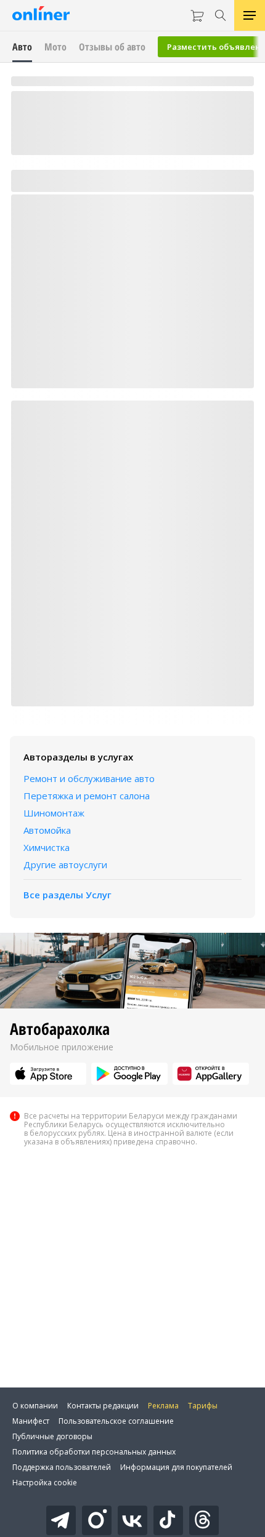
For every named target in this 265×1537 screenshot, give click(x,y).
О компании (35, 1405)
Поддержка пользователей (61, 1467)
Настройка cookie (44, 1482)
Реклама (163, 1405)
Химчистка (46, 847)
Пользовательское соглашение (116, 1421)
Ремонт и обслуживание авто (89, 778)
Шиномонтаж (53, 813)
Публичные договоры (52, 1436)
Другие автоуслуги (65, 864)
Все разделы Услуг (67, 894)
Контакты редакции (103, 1405)
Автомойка (47, 830)
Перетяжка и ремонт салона (86, 795)
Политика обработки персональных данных (94, 1452)
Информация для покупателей (176, 1467)
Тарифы (203, 1405)
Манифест (30, 1421)
